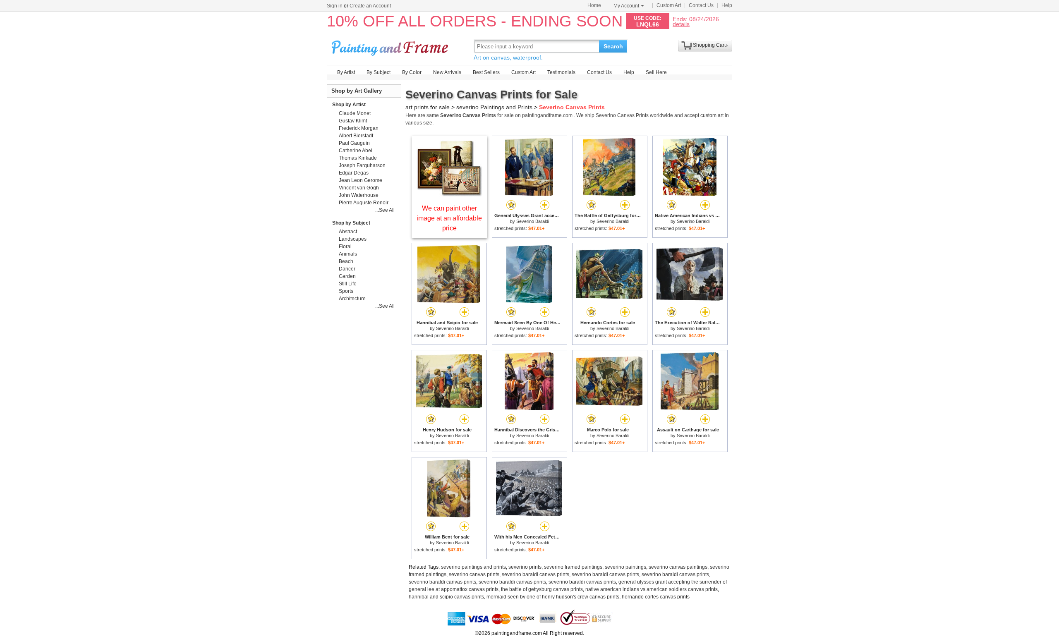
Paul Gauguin (354, 143)
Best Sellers (486, 72)
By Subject (379, 72)
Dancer (347, 269)
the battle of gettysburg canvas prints (542, 589)
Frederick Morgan (359, 128)
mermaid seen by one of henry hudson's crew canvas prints (552, 597)
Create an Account (370, 6)
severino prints (524, 567)
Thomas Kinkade (358, 158)
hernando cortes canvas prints (656, 597)
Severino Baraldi (532, 221)
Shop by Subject (351, 223)
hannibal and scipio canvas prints (446, 597)
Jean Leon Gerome (360, 180)
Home (594, 5)
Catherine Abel (355, 150)
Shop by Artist (349, 105)
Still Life (348, 284)
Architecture (352, 299)
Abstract (348, 232)
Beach (346, 261)
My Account (626, 6)
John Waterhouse (359, 195)
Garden (347, 276)
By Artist (346, 72)
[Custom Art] (449, 194)
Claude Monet (355, 113)
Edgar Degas (354, 173)
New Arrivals (447, 72)
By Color (412, 72)
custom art (712, 115)
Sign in (335, 6)
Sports (346, 291)
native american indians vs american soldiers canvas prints (651, 589)
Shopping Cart (709, 45)
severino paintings (625, 567)
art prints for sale (427, 107)
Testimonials (561, 72)
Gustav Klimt (353, 121)
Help (726, 5)
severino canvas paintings (678, 567)
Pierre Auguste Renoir (363, 203)
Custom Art (668, 5)
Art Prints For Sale (391, 46)
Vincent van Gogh (359, 188)
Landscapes (353, 239)
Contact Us (701, 5)
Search (613, 46)
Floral (345, 246)
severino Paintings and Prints (494, 107)
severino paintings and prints (473, 567)
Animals (348, 254)
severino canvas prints (474, 574)
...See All (385, 210)
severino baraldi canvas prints (535, 574)
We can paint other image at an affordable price (449, 218)
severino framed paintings (573, 567)
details (681, 23)
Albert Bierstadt (356, 136)
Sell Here (656, 72)
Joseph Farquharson (362, 165)
